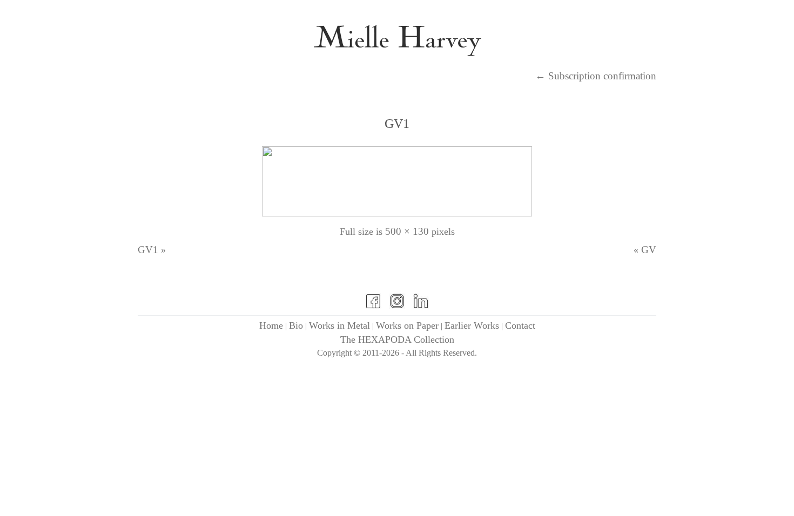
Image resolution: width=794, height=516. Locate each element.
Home (271, 325)
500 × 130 (407, 231)
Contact (520, 325)
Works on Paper (407, 325)
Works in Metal (339, 325)
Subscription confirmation (595, 76)
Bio (296, 325)
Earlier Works (472, 325)
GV (648, 249)
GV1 (397, 124)
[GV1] (397, 213)
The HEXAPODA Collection (397, 339)
